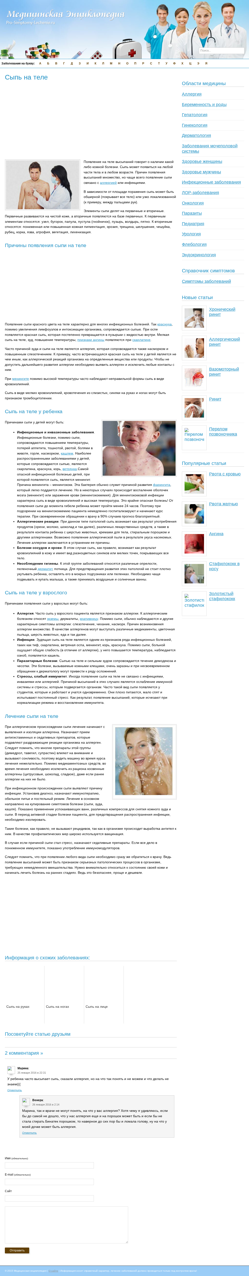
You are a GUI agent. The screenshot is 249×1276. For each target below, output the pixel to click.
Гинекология (194, 125)
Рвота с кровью (225, 474)
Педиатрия (193, 223)
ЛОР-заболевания (200, 192)
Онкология (193, 203)
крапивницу (89, 619)
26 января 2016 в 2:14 (45, 1104)
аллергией (108, 183)
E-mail (18, 1174)
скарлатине (141, 340)
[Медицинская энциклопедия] (65, 28)
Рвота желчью (223, 503)
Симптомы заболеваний (206, 281)
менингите (20, 379)
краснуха (164, 324)
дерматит (45, 569)
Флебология (194, 244)
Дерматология (196, 135)
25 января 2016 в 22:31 (32, 1072)
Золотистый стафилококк (222, 596)
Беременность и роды (204, 104)
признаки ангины (90, 340)
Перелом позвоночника (223, 432)
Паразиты (192, 213)
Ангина (216, 533)
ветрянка (69, 469)
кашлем (67, 453)
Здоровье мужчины (201, 172)
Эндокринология (199, 254)
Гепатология (194, 114)
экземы (52, 619)
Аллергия (192, 94)
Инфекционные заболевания (211, 182)
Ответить (14, 1090)
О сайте (53, 1270)
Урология (191, 234)
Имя (16, 1158)
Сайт (8, 1191)
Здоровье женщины (202, 161)
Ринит (215, 399)
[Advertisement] (93, 118)
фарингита (161, 485)
